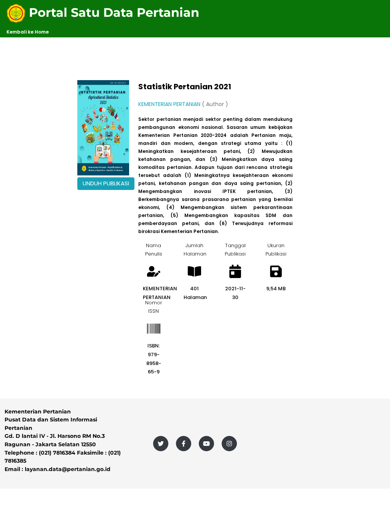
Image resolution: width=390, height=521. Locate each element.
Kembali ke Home (27, 32)
